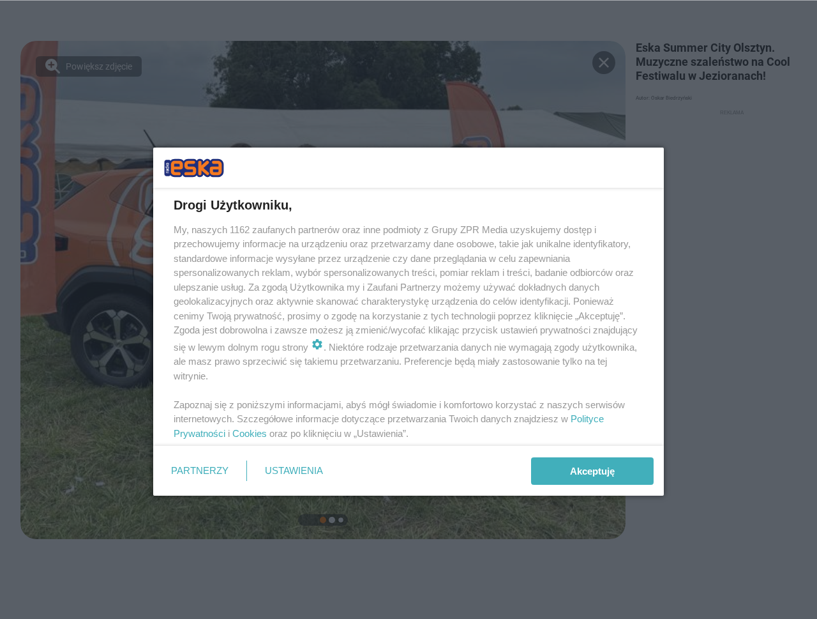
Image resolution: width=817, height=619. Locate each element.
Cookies (249, 433)
